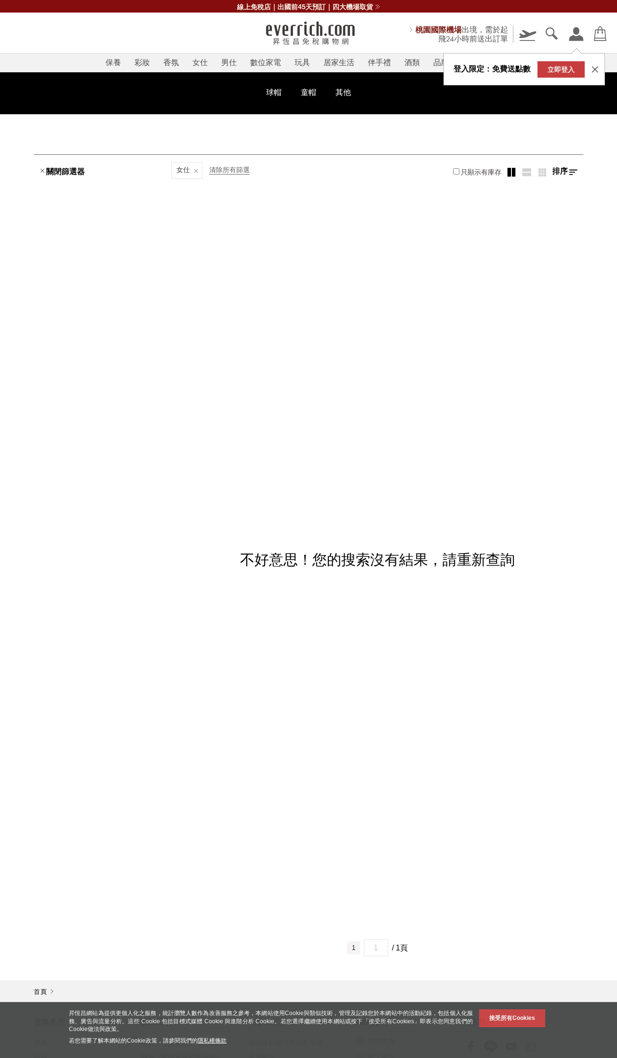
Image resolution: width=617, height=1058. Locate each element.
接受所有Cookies (512, 1018)
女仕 (200, 62)
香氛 (171, 62)
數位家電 (265, 62)
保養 (113, 62)
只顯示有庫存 (481, 172)
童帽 (308, 92)
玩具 (302, 62)
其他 (343, 92)
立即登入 (561, 69)
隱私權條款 (212, 1040)
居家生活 (338, 62)
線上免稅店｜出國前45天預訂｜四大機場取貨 (305, 7)
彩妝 (142, 62)
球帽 (274, 92)
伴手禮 (379, 62)
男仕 (229, 62)
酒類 (412, 62)
